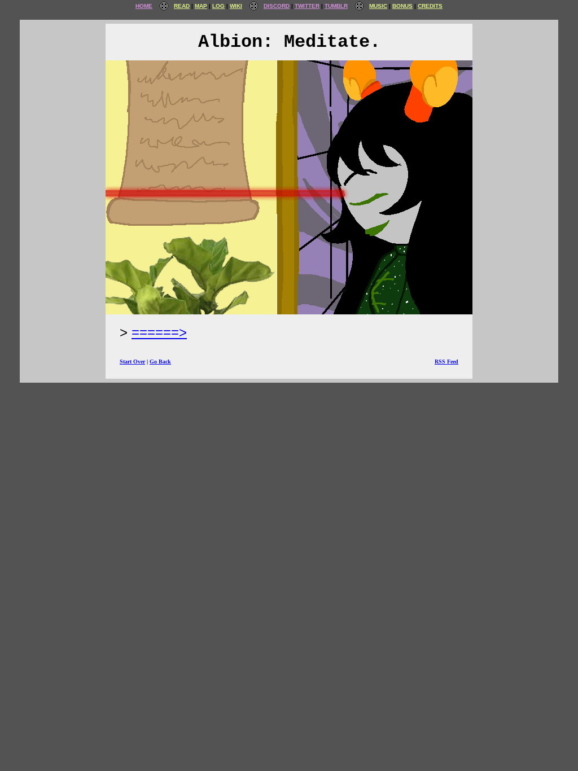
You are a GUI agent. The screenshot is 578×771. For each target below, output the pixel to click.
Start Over (132, 361)
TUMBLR (336, 6)
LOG (218, 6)
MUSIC (378, 6)
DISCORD (277, 6)
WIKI (236, 6)
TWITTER (307, 6)
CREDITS (430, 6)
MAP (201, 6)
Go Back (160, 361)
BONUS (402, 6)
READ (182, 6)
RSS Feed (446, 361)
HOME (143, 6)
